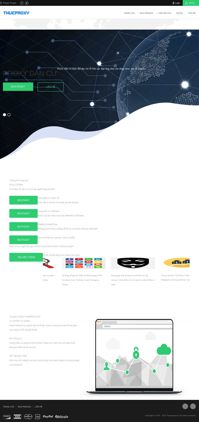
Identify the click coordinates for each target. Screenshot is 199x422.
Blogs (179, 13)
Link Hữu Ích (164, 13)
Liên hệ (50, 87)
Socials (185, 406)
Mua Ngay (23, 200)
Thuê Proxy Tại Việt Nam (17, 12)
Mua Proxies (146, 13)
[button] (4, 114)
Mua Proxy (18, 86)
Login (177, 3)
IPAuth (192, 3)
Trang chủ (129, 13)
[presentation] (31, 302)
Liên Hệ (192, 13)
